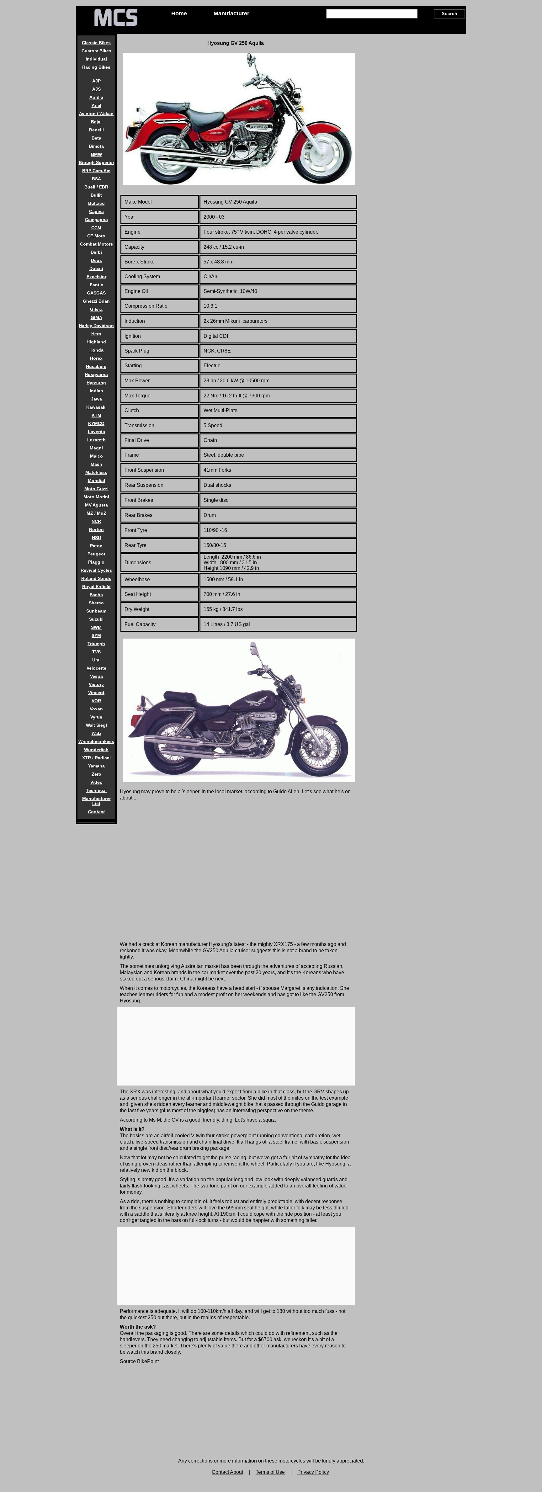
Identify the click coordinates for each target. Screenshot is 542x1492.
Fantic (96, 284)
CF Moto (96, 235)
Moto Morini (96, 496)
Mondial (96, 480)
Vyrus (96, 716)
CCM (96, 227)
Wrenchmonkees (96, 741)
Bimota (96, 146)
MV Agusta (96, 504)
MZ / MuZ (96, 513)
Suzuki (96, 619)
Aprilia (96, 97)
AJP (96, 80)
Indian (96, 390)
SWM (96, 627)
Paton (96, 545)
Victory (96, 684)
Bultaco (96, 203)
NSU (96, 537)
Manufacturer (231, 13)
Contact (96, 811)
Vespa (96, 676)
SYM (96, 635)
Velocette (96, 668)
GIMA (96, 317)
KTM (96, 415)
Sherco (96, 602)
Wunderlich (96, 749)
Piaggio (96, 562)
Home (179, 13)
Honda (96, 350)
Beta (96, 138)
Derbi (96, 252)
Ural (96, 659)
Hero (96, 333)
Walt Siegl (96, 725)
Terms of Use (270, 1472)
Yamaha (96, 765)
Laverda (96, 431)
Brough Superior (96, 162)
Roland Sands (96, 578)
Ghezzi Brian (96, 301)
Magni (96, 447)
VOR (96, 700)
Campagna (96, 219)
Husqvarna (96, 374)
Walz (96, 733)
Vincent (96, 692)
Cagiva (96, 211)
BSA (96, 178)
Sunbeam (96, 610)
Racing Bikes (96, 67)
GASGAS (96, 292)
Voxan (96, 708)
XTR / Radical (96, 757)
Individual (96, 58)
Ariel (96, 105)
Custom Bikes (96, 50)
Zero (96, 774)
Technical (96, 790)
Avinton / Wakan (96, 113)
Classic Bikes (96, 42)
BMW (96, 154)
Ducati (96, 268)
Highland (96, 341)
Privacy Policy (313, 1472)
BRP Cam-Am (96, 170)
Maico (96, 456)
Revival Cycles (96, 570)
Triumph (96, 643)
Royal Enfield (96, 586)
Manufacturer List (96, 801)
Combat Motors (96, 244)
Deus (96, 260)
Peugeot (96, 553)
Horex (96, 358)
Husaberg (96, 366)
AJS (96, 89)
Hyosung (96, 382)
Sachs (96, 594)
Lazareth (96, 439)
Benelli (96, 129)
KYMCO (96, 423)
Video (96, 782)
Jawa (96, 398)
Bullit (96, 195)
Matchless (96, 472)
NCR (96, 521)
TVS (96, 651)
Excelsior (96, 276)
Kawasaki (96, 407)
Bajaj (96, 121)
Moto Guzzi (96, 488)
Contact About (227, 1472)
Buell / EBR (96, 186)
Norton (96, 529)
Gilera (96, 309)
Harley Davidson (96, 325)
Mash (96, 464)
